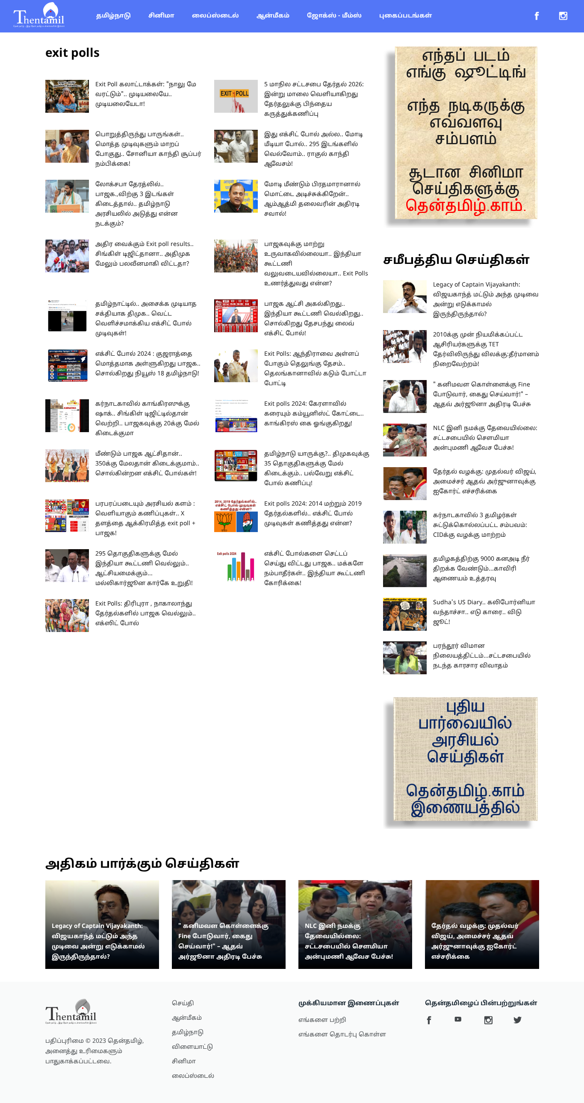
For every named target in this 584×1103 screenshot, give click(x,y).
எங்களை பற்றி (322, 1020)
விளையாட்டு (192, 1047)
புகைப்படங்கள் (405, 16)
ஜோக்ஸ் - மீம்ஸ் (334, 16)
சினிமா (161, 16)
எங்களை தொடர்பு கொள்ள (342, 1035)
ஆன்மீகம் (273, 16)
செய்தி (183, 1003)
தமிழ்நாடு (113, 16)
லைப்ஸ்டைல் (215, 16)
